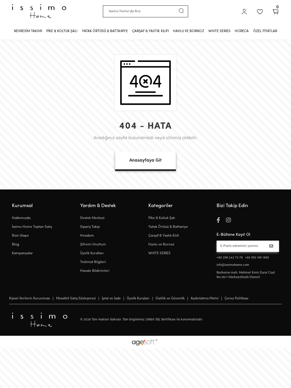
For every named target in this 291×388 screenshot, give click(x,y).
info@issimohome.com (233, 265)
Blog (15, 244)
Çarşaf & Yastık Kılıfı (163, 235)
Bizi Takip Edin (232, 205)
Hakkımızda (21, 218)
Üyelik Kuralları (92, 253)
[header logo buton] (39, 11)
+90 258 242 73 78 (230, 257)
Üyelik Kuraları (138, 298)
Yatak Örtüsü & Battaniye (168, 227)
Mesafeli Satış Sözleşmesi (76, 298)
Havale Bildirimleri (94, 271)
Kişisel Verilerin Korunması (29, 298)
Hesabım (87, 235)
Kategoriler (160, 205)
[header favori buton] (259, 11)
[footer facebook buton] (218, 221)
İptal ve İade (111, 298)
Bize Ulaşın (20, 235)
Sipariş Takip (90, 227)
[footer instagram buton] (228, 221)
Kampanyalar (22, 253)
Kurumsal (22, 205)
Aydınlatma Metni (205, 298)
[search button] (181, 11)
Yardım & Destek (98, 205)
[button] (244, 11)
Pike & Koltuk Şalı (161, 218)
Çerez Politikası (236, 298)
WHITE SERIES (159, 253)
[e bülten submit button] (272, 246)
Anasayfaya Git (145, 160)
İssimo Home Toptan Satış (32, 227)
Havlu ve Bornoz (161, 244)
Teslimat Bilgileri (93, 262)
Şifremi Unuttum (93, 244)
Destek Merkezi (92, 218)
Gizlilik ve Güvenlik (170, 298)
